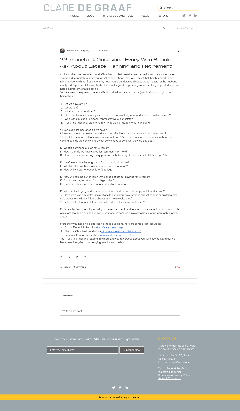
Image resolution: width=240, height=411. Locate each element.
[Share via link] (85, 256)
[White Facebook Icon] (120, 387)
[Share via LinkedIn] (77, 256)
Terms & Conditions (169, 378)
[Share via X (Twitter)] (69, 256)
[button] (163, 28)
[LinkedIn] (196, 15)
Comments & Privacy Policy (174, 375)
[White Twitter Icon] (113, 387)
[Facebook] (190, 15)
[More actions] (178, 51)
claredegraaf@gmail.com (175, 362)
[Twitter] (184, 15)
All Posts (48, 28)
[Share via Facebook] (61, 256)
